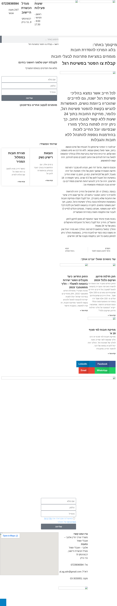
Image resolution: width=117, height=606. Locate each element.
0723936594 (10, 3)
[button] (87, 36)
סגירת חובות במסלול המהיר (16, 157)
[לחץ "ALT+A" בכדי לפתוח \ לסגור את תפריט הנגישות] (3, 602)
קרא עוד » (112, 315)
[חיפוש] (1, 39)
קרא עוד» (49, 180)
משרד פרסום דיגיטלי (88, 603)
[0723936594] (5, 5)
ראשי (56, 44)
